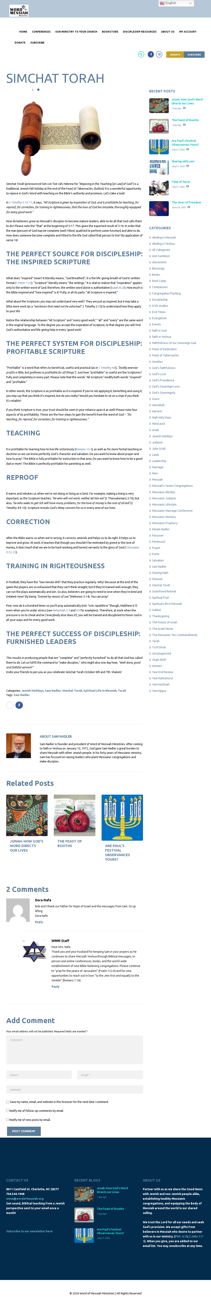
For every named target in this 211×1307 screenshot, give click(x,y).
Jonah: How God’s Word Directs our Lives (26, 845)
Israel (155, 430)
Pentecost (158, 541)
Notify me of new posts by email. (30, 1119)
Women (157, 666)
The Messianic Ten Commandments (175, 635)
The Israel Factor (162, 628)
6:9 (78, 610)
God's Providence (163, 380)
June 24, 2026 (179, 207)
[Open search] (141, 54)
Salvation (158, 560)
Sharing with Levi (183, 161)
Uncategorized (161, 653)
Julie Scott (159, 448)
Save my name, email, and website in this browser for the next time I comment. (59, 1102)
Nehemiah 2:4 (61, 610)
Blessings (158, 268)
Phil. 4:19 (181, 1236)
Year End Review (162, 672)
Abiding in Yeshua (163, 243)
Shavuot (157, 579)
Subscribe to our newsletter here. (29, 1231)
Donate (175, 54)
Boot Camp (159, 280)
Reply (39, 922)
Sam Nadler (53, 690)
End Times (158, 312)
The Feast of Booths (185, 120)
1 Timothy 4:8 (107, 367)
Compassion (160, 287)
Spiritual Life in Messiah (100, 690)
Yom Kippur (159, 690)
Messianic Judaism (164, 498)
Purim (155, 554)
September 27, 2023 (17, 89)
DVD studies (160, 305)
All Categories (161, 250)
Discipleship (160, 299)
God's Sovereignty (163, 392)
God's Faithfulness (164, 368)
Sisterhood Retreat (164, 591)
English (170, 3)
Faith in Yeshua (161, 336)
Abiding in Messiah (164, 237)
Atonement (159, 262)
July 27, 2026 (178, 149)
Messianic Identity (163, 492)
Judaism (157, 442)
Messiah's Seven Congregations (172, 485)
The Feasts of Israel (164, 622)
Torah (122, 690)
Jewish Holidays (32, 690)
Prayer (156, 548)
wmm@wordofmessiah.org (25, 1198)
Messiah (157, 479)
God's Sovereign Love (166, 386)
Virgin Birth (159, 659)
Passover (158, 535)
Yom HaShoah (161, 684)
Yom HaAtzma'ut (162, 678)
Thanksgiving (160, 616)
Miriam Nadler (161, 529)
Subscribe (194, 54)
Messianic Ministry (164, 517)
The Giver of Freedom (186, 202)
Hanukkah (158, 405)
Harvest (157, 411)
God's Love (159, 374)
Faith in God (159, 330)
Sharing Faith (160, 572)
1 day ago (176, 108)
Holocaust (158, 423)
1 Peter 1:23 (24, 283)
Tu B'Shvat (159, 647)
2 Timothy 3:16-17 (20, 202)
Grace (155, 399)
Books (156, 274)
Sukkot (156, 610)
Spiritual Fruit (160, 597)
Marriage (157, 467)
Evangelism (159, 318)
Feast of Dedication (164, 349)
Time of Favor (181, 181)
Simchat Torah (72, 690)
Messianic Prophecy (165, 523)
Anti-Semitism (161, 256)
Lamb (155, 454)
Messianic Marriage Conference (172, 510)
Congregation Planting (166, 293)
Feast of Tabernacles (165, 355)
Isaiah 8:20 (118, 287)
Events (156, 324)
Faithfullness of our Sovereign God (174, 343)
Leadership (159, 461)
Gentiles (157, 361)
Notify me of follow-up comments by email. (36, 1110)
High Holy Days (161, 417)
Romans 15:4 (84, 449)
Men (155, 473)
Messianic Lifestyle (164, 504)
